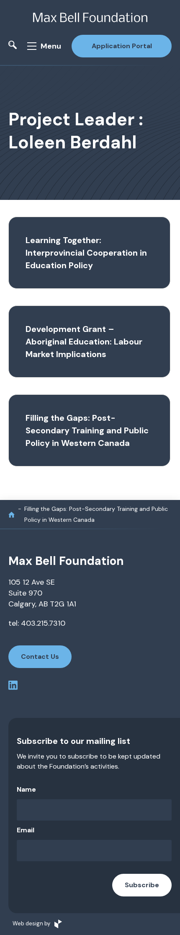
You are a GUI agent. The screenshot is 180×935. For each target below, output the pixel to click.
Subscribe (142, 885)
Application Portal (122, 45)
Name (26, 789)
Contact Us (40, 656)
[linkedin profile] (13, 687)
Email (25, 830)
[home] (11, 514)
